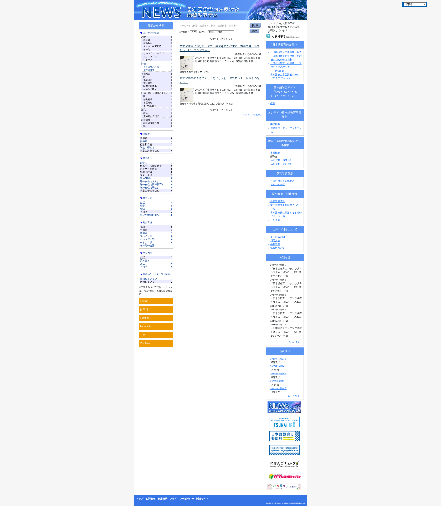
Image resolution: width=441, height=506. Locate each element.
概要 (272, 103)
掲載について (277, 248)
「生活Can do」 (278, 70)
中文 (142, 334)
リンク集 (275, 220)
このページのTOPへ (252, 115)
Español (144, 317)
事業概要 (275, 124)
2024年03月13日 (278, 381)
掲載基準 (275, 244)
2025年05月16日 (278, 373)
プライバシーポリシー (182, 498)
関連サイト (202, 498)
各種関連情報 (277, 201)
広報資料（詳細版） (281, 164)
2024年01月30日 (278, 388)
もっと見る (294, 342)
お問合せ (150, 498)
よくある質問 (277, 236)
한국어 (144, 309)
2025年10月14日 (278, 366)
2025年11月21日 (278, 358)
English (144, 300)
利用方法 (275, 240)
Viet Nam (145, 343)
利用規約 (162, 498)
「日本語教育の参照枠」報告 (286, 52)
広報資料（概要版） (281, 160)
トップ (139, 498)
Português (145, 326)
